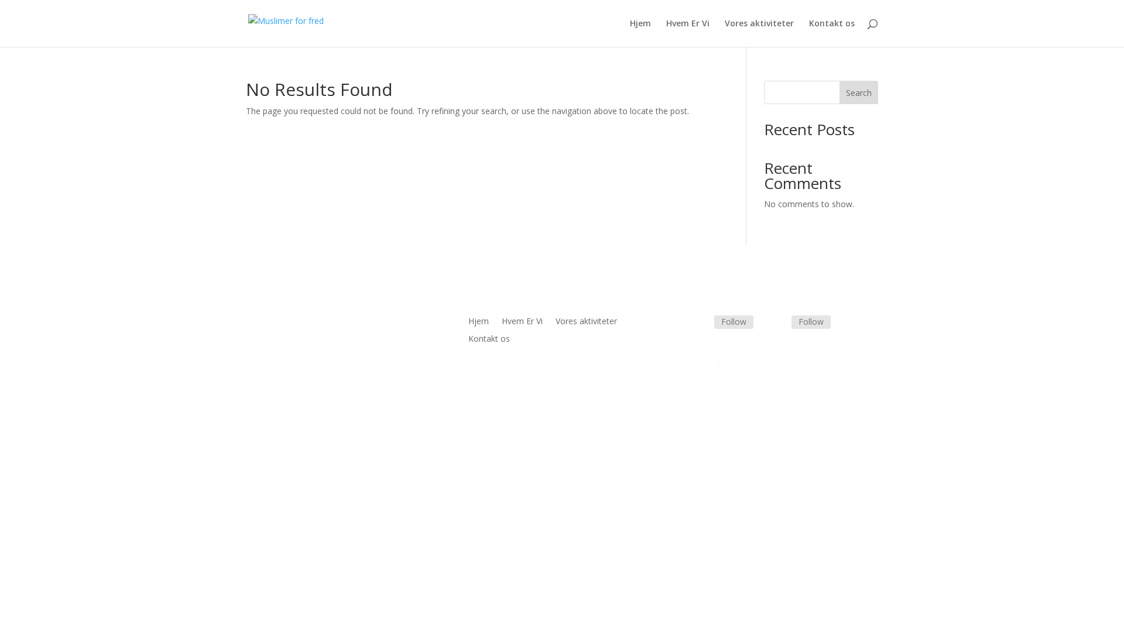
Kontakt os (832, 24)
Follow (733, 321)
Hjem (640, 24)
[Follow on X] (777, 323)
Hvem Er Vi (688, 24)
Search (859, 92)
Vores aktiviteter (759, 24)
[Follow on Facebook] (700, 323)
